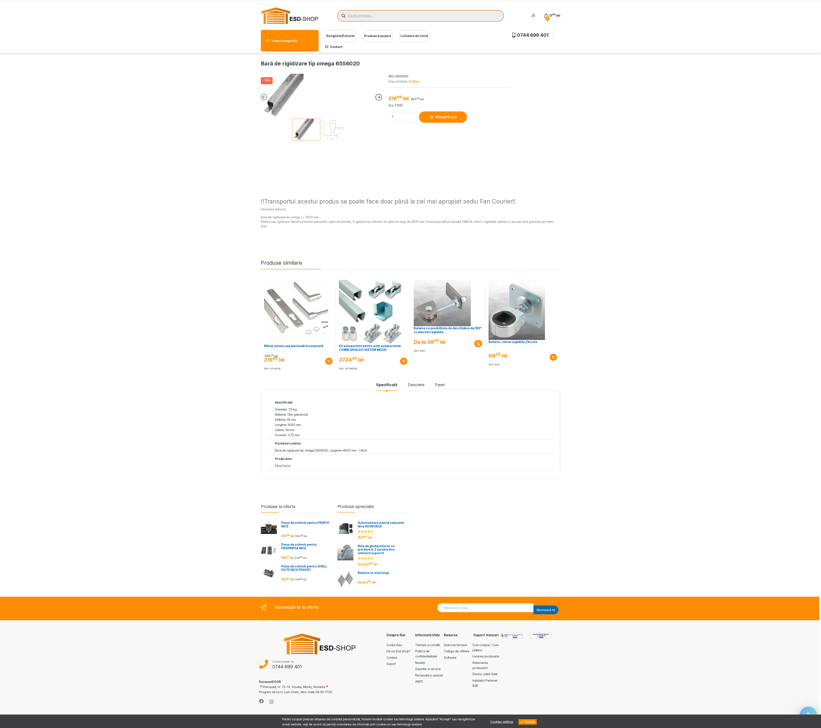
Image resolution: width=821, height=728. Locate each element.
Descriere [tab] (416, 385)
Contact (336, 47)
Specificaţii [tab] (386, 385)
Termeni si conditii (427, 645)
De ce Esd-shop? (398, 651)
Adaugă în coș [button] (327, 361)
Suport (391, 664)
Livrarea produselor (486, 656)
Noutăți (420, 663)
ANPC (419, 681)
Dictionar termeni (455, 645)
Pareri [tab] (440, 385)
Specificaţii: (284, 402)
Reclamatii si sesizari (429, 675)
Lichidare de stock (414, 36)
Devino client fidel (485, 674)
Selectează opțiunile (474, 343)
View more (430, 724)
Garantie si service (428, 669)
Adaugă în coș (446, 117)
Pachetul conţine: (288, 443)
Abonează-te (546, 610)
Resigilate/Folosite (340, 36)
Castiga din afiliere (456, 651)
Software (450, 657)
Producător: (284, 459)
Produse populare (377, 36)
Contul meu (394, 645)
